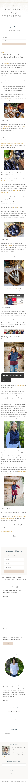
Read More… (5, 756)
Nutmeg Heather (5, 192)
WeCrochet (6, 126)
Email (5, 621)
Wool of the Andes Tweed (7, 143)
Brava (9, 145)
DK (14, 207)
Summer (23, 126)
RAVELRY (6, 380)
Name (5, 615)
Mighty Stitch (17, 143)
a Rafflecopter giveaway (6, 531)
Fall (4, 128)
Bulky (18, 207)
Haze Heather (16, 190)
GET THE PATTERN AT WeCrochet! (12, 375)
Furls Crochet (9, 245)
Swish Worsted (4, 180)
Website (5, 628)
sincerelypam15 (13, 288)
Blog (3, 52)
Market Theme (13, 781)
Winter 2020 (6, 63)
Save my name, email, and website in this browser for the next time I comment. (12, 638)
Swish (2, 196)
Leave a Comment (6, 543)
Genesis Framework (21, 781)
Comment (5, 596)
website (8, 98)
